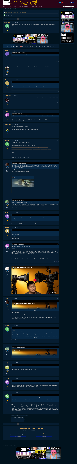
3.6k (7, 89)
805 (7, 59)
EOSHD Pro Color (20, 6)
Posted (14, 22)
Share (50, 15)
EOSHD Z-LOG (32, 6)
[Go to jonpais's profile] (25, 46)
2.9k (7, 373)
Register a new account (18, 436)
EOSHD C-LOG (26, 6)
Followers (54, 15)
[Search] (73, 6)
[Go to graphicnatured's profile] (7, 100)
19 (7, 335)
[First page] (3, 19)
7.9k (7, 402)
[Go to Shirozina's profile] (7, 54)
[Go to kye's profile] (7, 165)
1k (7, 274)
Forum (7, 6)
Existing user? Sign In (67, 2)
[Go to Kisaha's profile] (7, 83)
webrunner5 (22, 52)
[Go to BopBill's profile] (7, 216)
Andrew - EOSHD (15, 415)
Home (4, 6)
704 (7, 207)
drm (7, 111)
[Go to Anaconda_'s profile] (21, 46)
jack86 (7, 140)
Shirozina (7, 50)
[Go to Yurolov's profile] (4, 15)
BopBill (22, 200)
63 (7, 222)
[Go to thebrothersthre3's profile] (7, 367)
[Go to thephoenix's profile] (7, 269)
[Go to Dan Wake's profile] (7, 349)
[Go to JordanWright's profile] (7, 68)
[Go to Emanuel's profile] (30, 46)
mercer (7, 392)
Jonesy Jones (7, 22)
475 (7, 354)
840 (7, 388)
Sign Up (72, 2)
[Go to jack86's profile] (7, 144)
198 (7, 120)
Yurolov (8, 14)
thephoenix (7, 265)
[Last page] (32, 19)
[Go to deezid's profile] (7, 382)
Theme (36, 460)
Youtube (15, 6)
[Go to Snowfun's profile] (7, 202)
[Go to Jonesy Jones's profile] (7, 26)
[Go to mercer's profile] (7, 396)
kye (7, 161)
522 (7, 74)
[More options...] (58, 22)
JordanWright (7, 64)
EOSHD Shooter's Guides (38, 6)
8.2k (7, 170)
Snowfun (7, 198)
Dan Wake (7, 345)
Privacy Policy (40, 460)
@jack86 (13, 248)
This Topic (71, 6)
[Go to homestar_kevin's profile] (7, 129)
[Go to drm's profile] (7, 115)
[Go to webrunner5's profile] (16, 46)
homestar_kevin (7, 125)
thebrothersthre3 (7, 363)
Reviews (11, 6)
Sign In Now (44, 436)
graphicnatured (7, 96)
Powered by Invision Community (38, 462)
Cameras (12, 15)
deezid (7, 378)
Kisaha (7, 79)
